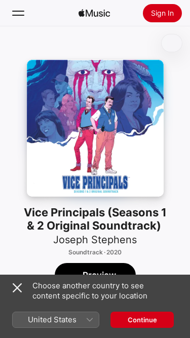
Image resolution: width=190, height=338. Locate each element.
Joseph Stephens (95, 240)
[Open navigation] (18, 13)
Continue (142, 320)
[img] (94, 13)
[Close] (17, 287)
